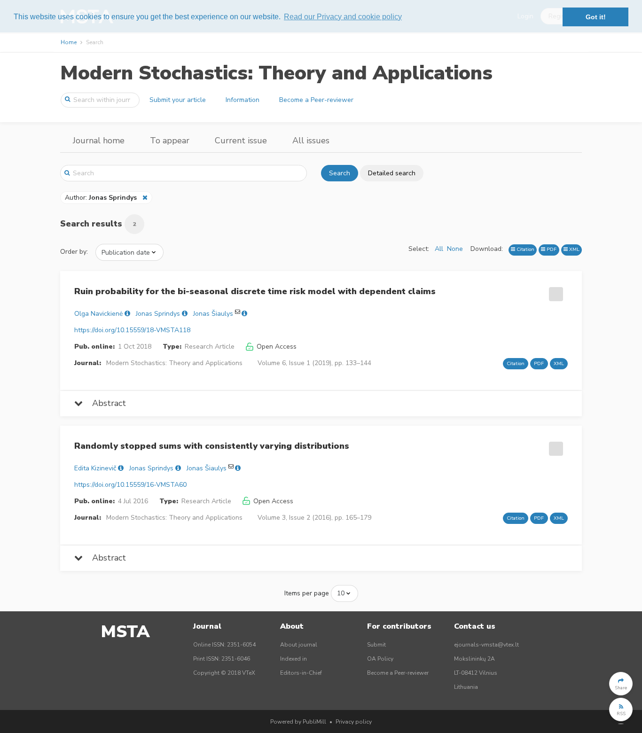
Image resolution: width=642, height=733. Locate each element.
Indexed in (293, 659)
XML (573, 249)
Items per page (306, 593)
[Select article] (554, 290)
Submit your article (177, 99)
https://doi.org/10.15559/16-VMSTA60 (130, 484)
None (455, 248)
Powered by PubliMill (298, 721)
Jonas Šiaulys (213, 313)
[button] (621, 683)
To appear (169, 140)
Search (339, 173)
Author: (101, 197)
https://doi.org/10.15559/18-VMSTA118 (132, 330)
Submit (376, 644)
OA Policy (380, 659)
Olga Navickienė (98, 313)
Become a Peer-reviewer (316, 99)
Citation (524, 249)
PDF (550, 249)
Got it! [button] (596, 17)
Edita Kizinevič (95, 468)
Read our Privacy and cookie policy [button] (343, 17)
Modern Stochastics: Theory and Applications (276, 73)
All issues (310, 140)
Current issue (241, 140)
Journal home (99, 140)
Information (242, 99)
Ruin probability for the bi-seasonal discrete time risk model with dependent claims (255, 291)
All (439, 248)
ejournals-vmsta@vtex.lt (486, 644)
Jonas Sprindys (158, 313)
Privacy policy (354, 721)
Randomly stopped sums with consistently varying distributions (211, 446)
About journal (298, 644)
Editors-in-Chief (301, 673)
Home (69, 42)
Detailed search (391, 173)
